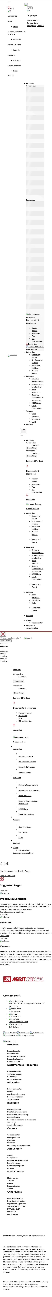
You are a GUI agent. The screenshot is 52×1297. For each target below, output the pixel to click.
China (15, 26)
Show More (31, 448)
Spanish (40, 25)
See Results (6, 641)
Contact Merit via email (18, 1021)
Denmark (17, 39)
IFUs (33, 336)
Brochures (36, 333)
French (36, 20)
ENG (29, 8)
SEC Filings (36, 402)
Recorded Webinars (36, 367)
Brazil (15, 70)
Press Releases (35, 391)
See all (11, 75)
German (30, 23)
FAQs (34, 421)
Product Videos (35, 372)
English (30, 20)
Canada (16, 49)
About (28, 620)
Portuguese (31, 25)
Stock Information (36, 407)
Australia (17, 60)
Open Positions (35, 415)
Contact (29, 424)
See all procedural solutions (12, 912)
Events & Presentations (37, 380)
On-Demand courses (37, 361)
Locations (36, 418)
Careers (29, 410)
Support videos (35, 329)
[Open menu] (9, 1)
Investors (30, 376)
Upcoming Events (36, 356)
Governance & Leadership (37, 385)
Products (30, 83)
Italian (36, 23)
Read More (4, 935)
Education (30, 352)
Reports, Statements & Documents (37, 397)
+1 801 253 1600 (15, 1011)
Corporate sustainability (32, 627)
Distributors (14, 1026)
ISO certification (37, 340)
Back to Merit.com (7, 875)
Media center (37, 622)
